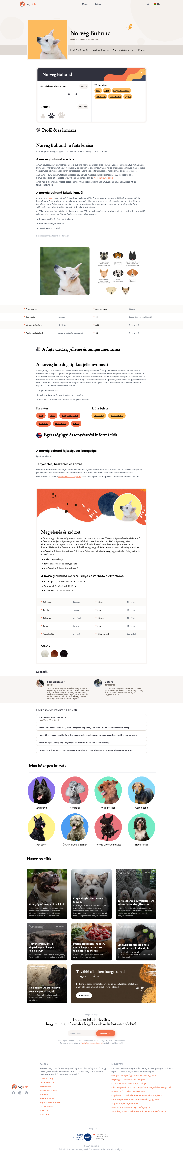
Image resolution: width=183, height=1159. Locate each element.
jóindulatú (43, 423)
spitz (50, 198)
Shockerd (44, 1114)
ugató (76, 423)
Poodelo (44, 1094)
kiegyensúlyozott (70, 415)
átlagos (132, 309)
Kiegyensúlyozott (121, 90)
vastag (76, 610)
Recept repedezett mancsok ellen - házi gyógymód (135, 1099)
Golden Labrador (48, 1082)
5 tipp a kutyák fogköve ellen (124, 1103)
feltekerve (77, 626)
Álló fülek (77, 618)
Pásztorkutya (117, 415)
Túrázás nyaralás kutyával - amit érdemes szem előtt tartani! (139, 1111)
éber (41, 415)
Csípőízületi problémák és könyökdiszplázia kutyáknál (136, 1095)
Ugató (128, 96)
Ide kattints (84, 995)
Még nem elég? (91, 1014)
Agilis (106, 90)
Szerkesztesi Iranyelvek (77, 1149)
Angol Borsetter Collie (50, 1102)
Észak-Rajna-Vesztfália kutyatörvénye (128, 1083)
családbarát (60, 423)
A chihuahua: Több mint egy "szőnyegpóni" (131, 1107)
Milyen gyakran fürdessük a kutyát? (128, 1079)
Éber (98, 90)
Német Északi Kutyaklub (69, 476)
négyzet (76, 634)
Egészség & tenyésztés (123, 50)
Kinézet (141, 50)
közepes (76, 602)
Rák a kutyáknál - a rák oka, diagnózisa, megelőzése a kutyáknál (141, 1087)
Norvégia (61, 317)
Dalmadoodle (46, 1106)
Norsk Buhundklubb (103, 177)
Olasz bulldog (46, 1078)
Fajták (98, 4)
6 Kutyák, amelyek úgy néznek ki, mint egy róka (133, 1075)
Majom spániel (47, 1098)
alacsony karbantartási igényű (70, 333)
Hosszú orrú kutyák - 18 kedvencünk (128, 1091)
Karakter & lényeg (100, 50)
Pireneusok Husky (48, 1090)
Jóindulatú (101, 96)
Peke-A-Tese (45, 1086)
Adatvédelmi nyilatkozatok (92, 1043)
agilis (52, 415)
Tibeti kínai (45, 1110)
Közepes (83, 106)
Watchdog (99, 415)
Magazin (86, 4)
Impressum (94, 1149)
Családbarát (115, 96)
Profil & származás (79, 50)
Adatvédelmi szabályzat (112, 1149)
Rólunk (62, 1149)
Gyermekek (131, 634)
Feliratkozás (105, 1033)
